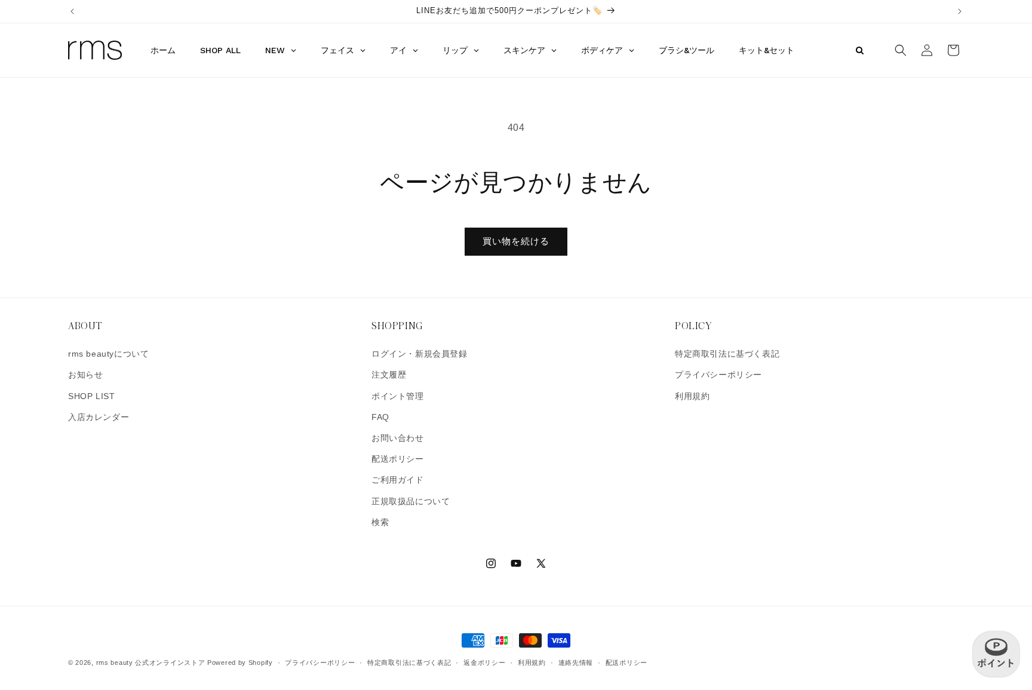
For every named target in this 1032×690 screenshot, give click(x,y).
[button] (900, 50)
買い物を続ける (516, 241)
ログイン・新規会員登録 (419, 353)
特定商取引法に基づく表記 (727, 353)
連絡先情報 (576, 662)
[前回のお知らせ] (72, 11)
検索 (380, 522)
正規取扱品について (410, 501)
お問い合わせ (397, 438)
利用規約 (692, 396)
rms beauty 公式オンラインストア (150, 662)
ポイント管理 (397, 396)
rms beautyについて (108, 353)
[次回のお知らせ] (960, 11)
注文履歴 (388, 374)
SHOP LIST (91, 396)
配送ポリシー (397, 459)
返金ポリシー (484, 662)
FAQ (380, 417)
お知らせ (85, 374)
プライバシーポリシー (718, 374)
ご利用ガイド (397, 479)
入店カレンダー (98, 417)
